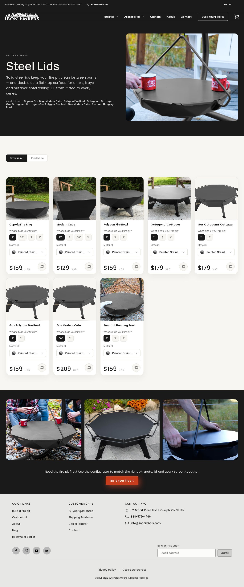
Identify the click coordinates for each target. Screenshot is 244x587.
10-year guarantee (81, 511)
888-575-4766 (99, 4)
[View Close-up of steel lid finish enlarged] (200, 429)
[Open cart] (236, 17)
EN (225, 4)
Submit (225, 552)
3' (31, 237)
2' (13, 237)
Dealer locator (78, 524)
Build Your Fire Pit (213, 16)
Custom (155, 16)
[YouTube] (36, 550)
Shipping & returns (81, 517)
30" (22, 237)
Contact (186, 16)
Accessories (132, 16)
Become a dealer (23, 537)
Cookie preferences (134, 569)
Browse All (16, 158)
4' (40, 237)
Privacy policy (107, 570)
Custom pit (19, 517)
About (171, 16)
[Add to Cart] (42, 266)
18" (60, 237)
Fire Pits (109, 16)
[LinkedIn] (47, 550)
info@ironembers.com (146, 523)
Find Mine (37, 158)
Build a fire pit (21, 511)
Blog (15, 530)
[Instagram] (26, 550)
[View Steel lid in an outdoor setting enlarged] (43, 429)
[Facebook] (16, 550)
